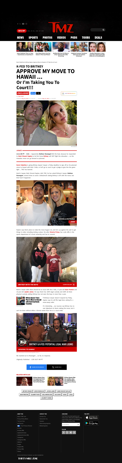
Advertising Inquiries (45, 423)
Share (38, 367)
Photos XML (20, 449)
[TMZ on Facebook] (17, 24)
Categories (20, 437)
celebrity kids (35, 394)
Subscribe (78, 424)
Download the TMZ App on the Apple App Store (92, 417)
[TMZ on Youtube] (23, 24)
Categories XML (21, 439)
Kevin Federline (39, 391)
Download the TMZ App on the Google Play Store (92, 423)
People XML (20, 446)
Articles (19, 428)
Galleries (19, 442)
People (19, 444)
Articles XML (20, 430)
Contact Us (43, 416)
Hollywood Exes (47, 394)
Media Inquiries (44, 425)
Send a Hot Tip (43, 419)
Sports (33, 38)
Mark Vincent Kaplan (63, 391)
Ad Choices (20, 423)
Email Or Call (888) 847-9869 (35, 31)
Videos (61, 38)
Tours (86, 38)
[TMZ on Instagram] (26, 24)
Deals (98, 38)
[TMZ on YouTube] (70, 432)
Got (21, 31)
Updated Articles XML (23, 435)
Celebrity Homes (46, 398)
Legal (71, 394)
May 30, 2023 (25, 98)
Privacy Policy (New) (22, 419)
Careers (42, 421)
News (20, 38)
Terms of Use (21, 421)
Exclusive (58, 394)
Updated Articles (21, 432)
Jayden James (50, 391)
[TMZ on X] (20, 24)
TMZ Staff (21, 96)
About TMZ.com (21, 416)
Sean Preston (24, 394)
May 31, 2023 (45, 98)
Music (65, 394)
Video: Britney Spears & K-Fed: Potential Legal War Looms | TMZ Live (28, 352)
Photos (47, 38)
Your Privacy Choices (26, 425)
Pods (74, 38)
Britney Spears (27, 391)
